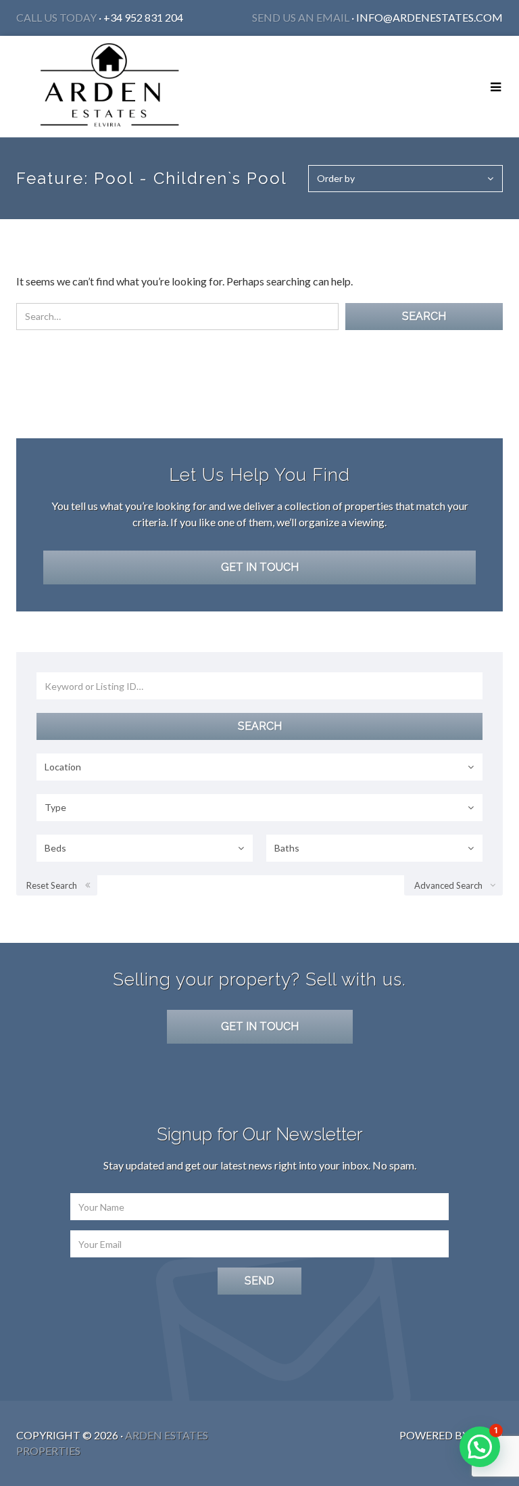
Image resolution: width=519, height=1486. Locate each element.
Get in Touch (260, 567)
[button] (480, 1446)
